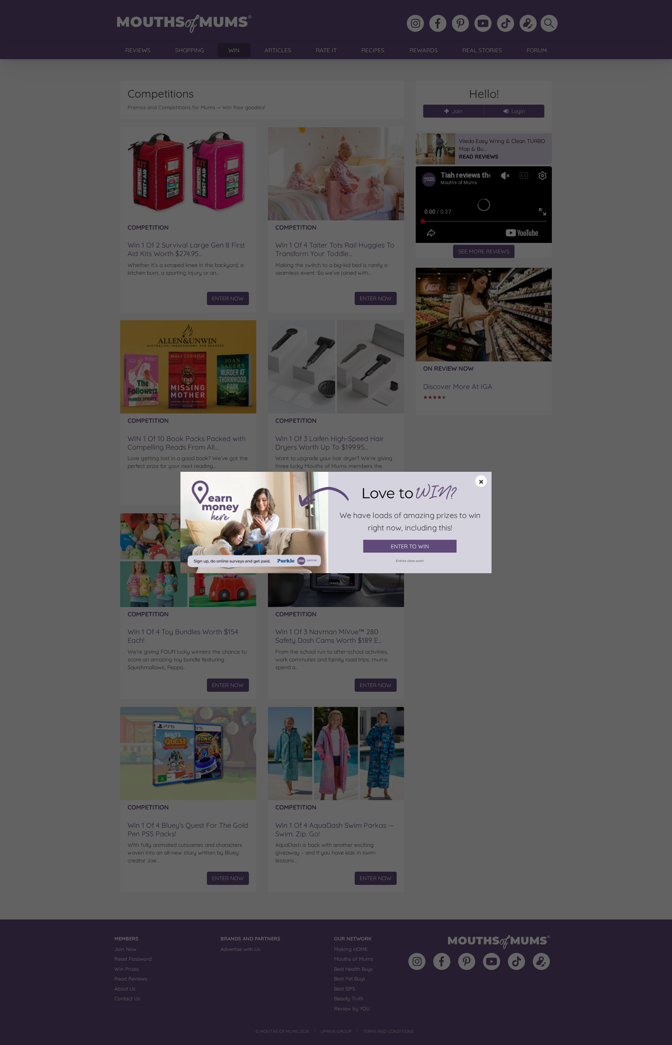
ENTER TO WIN (410, 546)
